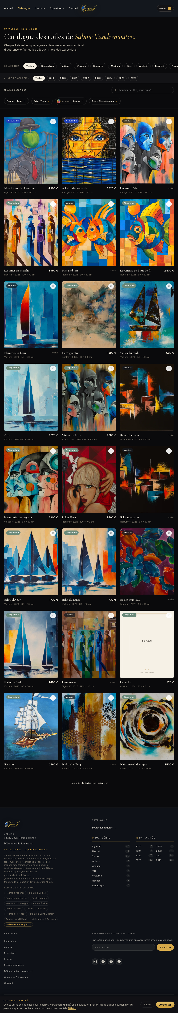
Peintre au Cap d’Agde (17, 903)
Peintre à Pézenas (15, 893)
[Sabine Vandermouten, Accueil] (89, 8)
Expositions (57, 8)
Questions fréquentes (16, 977)
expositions (69, 49)
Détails (72, 1008)
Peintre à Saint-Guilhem (42, 914)
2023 (98, 78)
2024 (109, 78)
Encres (110, 856)
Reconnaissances (14, 965)
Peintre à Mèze (13, 908)
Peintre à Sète (40, 903)
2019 (51, 78)
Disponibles (47, 66)
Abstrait (143, 66)
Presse (8, 959)
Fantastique (110, 885)
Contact (73, 8)
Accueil (8, 8)
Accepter (165, 1004)
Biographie (10, 941)
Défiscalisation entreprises (18, 971)
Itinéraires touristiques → (18, 924)
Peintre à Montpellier (16, 898)
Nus (129, 66)
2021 (74, 78)
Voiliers (65, 66)
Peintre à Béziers (38, 893)
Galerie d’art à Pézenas (44, 919)
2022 (86, 78)
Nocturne (98, 66)
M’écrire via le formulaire (20, 843)
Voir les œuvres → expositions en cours (26, 849)
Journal (8, 947)
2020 (63, 78)
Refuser (147, 1004)
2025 (121, 78)
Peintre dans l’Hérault (17, 919)
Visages (81, 66)
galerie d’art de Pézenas (17, 875)
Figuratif (159, 66)
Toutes (30, 66)
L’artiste (40, 8)
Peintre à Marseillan (36, 908)
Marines (115, 66)
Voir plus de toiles (89, 782)
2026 (133, 78)
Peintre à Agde (39, 898)
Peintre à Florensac (16, 914)
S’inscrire (165, 947)
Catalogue (24, 8)
